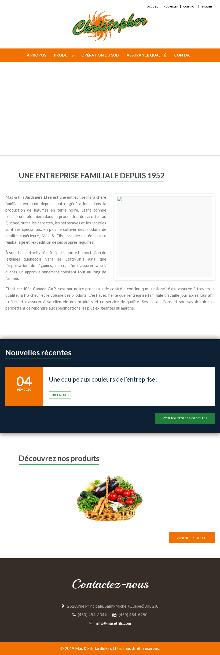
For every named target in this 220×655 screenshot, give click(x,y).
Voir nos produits (192, 538)
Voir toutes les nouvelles (185, 418)
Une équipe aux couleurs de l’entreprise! (103, 379)
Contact (189, 6)
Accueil (152, 6)
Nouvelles (171, 6)
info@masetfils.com (113, 623)
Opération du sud (100, 55)
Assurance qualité (146, 55)
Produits (64, 55)
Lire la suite (60, 395)
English (206, 6)
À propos (36, 55)
